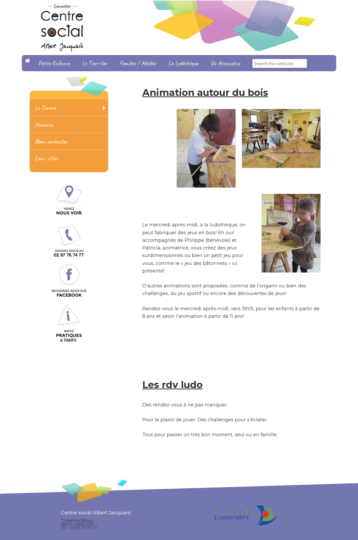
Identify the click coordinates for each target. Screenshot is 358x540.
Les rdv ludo (172, 384)
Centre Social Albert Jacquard (179, 10)
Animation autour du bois (205, 92)
